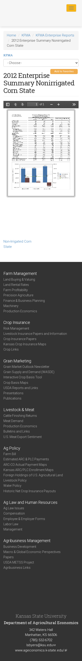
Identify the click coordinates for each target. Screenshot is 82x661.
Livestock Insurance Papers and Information (35, 334)
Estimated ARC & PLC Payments (26, 459)
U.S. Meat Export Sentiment (22, 437)
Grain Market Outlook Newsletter (26, 367)
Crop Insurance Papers (19, 339)
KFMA (26, 35)
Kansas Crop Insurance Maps (24, 344)
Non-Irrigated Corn (17, 241)
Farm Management (20, 273)
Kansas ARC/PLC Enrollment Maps (28, 470)
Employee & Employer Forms (24, 519)
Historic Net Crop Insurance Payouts (29, 491)
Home (11, 35)
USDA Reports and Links (20, 388)
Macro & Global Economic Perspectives (32, 552)
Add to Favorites (64, 71)
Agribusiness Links (17, 567)
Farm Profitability (15, 290)
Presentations (13, 393)
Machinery (10, 306)
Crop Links (11, 349)
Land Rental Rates (16, 285)
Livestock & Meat (18, 409)
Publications (12, 398)
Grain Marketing (17, 361)
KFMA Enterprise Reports (55, 35)
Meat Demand (13, 421)
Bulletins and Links (16, 431)
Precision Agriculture (18, 295)
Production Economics (20, 311)
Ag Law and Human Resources (30, 502)
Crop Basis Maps (15, 382)
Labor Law (10, 524)
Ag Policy (11, 448)
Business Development (19, 546)
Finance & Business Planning (24, 300)
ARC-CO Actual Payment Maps (25, 464)
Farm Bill (9, 454)
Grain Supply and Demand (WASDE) (28, 372)
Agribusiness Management (27, 540)
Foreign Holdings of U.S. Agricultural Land (33, 475)
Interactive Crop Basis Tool (22, 377)
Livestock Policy (15, 480)
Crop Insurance (16, 322)
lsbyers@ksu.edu (41, 645)
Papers (8, 557)
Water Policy (12, 485)
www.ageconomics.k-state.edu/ (41, 650)
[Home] (18, 7)
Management (12, 529)
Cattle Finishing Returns (20, 416)
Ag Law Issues (13, 508)
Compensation (14, 513)
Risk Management (16, 328)
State (7, 247)
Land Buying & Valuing (19, 279)
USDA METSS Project (18, 562)
